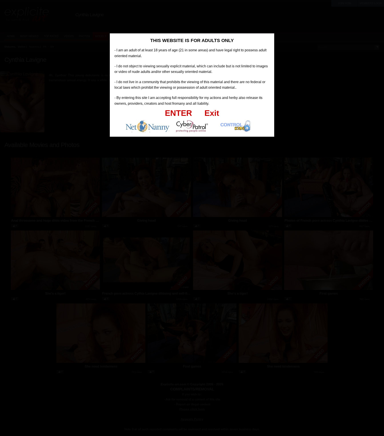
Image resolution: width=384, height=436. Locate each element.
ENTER (178, 113)
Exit (211, 113)
